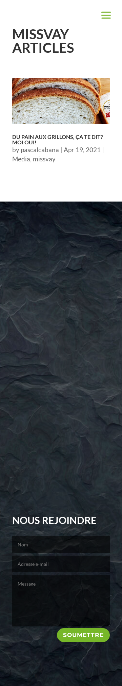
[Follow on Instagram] (70, 497)
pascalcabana (40, 150)
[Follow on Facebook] (52, 497)
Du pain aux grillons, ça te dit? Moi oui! (57, 139)
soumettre (83, 635)
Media (21, 159)
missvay (44, 159)
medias (61, 325)
